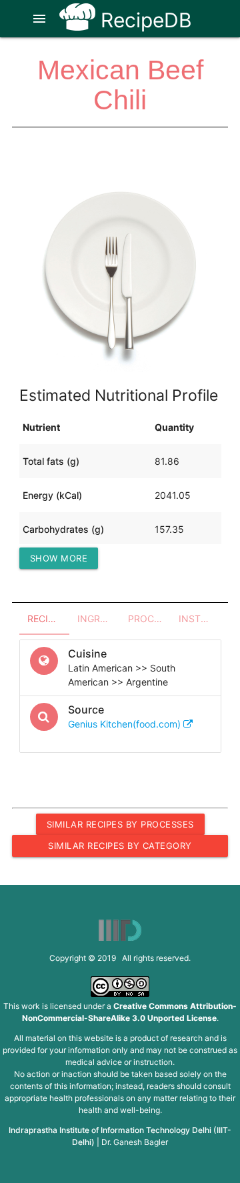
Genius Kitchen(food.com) (125, 724)
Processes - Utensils (149, 618)
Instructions (200, 618)
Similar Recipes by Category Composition (120, 848)
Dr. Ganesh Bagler (134, 1142)
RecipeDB (143, 20)
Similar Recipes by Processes (120, 824)
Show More (59, 558)
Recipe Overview (48, 618)
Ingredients (98, 618)
